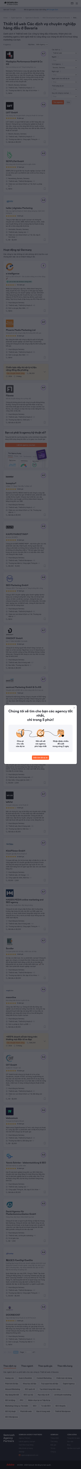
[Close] (74, 707)
